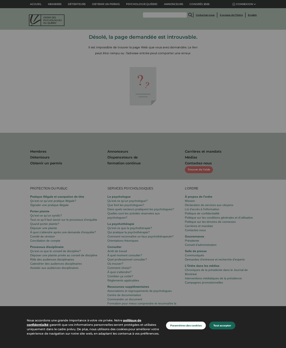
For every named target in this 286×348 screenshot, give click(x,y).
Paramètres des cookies (186, 325)
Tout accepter (222, 325)
